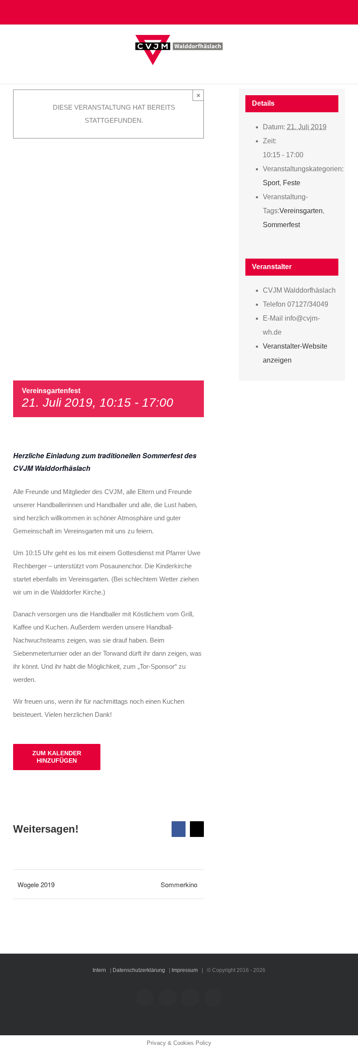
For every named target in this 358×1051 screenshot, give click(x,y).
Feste (291, 183)
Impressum (185, 970)
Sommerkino (179, 884)
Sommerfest (281, 224)
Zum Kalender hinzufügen (56, 757)
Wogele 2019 (36, 884)
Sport (271, 183)
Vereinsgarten (301, 210)
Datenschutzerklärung (139, 970)
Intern (99, 970)
